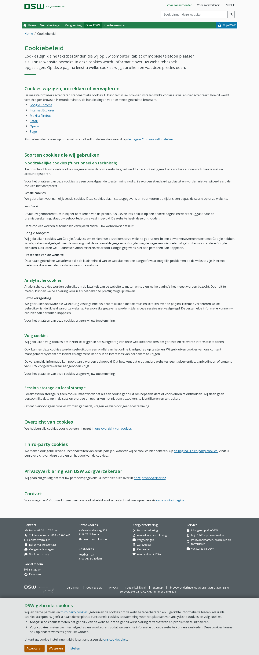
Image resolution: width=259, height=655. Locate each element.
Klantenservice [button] (114, 25)
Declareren (144, 549)
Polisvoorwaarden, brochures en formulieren (211, 542)
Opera (34, 126)
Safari (34, 121)
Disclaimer (73, 587)
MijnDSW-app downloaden (207, 535)
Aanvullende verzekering (152, 535)
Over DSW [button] (93, 25)
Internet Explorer (42, 110)
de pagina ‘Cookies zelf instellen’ (150, 139)
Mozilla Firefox (40, 116)
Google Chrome (41, 105)
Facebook (35, 574)
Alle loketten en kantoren (93, 539)
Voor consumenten (179, 5)
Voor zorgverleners (209, 5)
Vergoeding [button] (73, 25)
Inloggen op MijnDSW (204, 530)
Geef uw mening (39, 554)
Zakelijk (230, 5)
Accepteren (34, 648)
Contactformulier (39, 540)
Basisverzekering (147, 530)
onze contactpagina (170, 500)
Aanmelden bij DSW (149, 554)
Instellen (74, 648)
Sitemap (158, 587)
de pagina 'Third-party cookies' (196, 451)
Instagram (35, 569)
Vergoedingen (145, 540)
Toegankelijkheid (135, 587)
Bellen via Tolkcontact (42, 544)
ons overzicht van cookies (113, 428)
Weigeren (56, 648)
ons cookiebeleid (115, 639)
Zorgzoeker (144, 544)
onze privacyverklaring (150, 478)
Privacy (113, 587)
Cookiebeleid (94, 587)
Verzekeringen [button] (50, 25)
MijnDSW (229, 25)
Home (32, 25)
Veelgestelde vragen (41, 549)
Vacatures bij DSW (202, 548)
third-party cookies (74, 612)
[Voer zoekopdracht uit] (231, 14)
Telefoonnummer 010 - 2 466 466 (50, 535)
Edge (33, 131)
